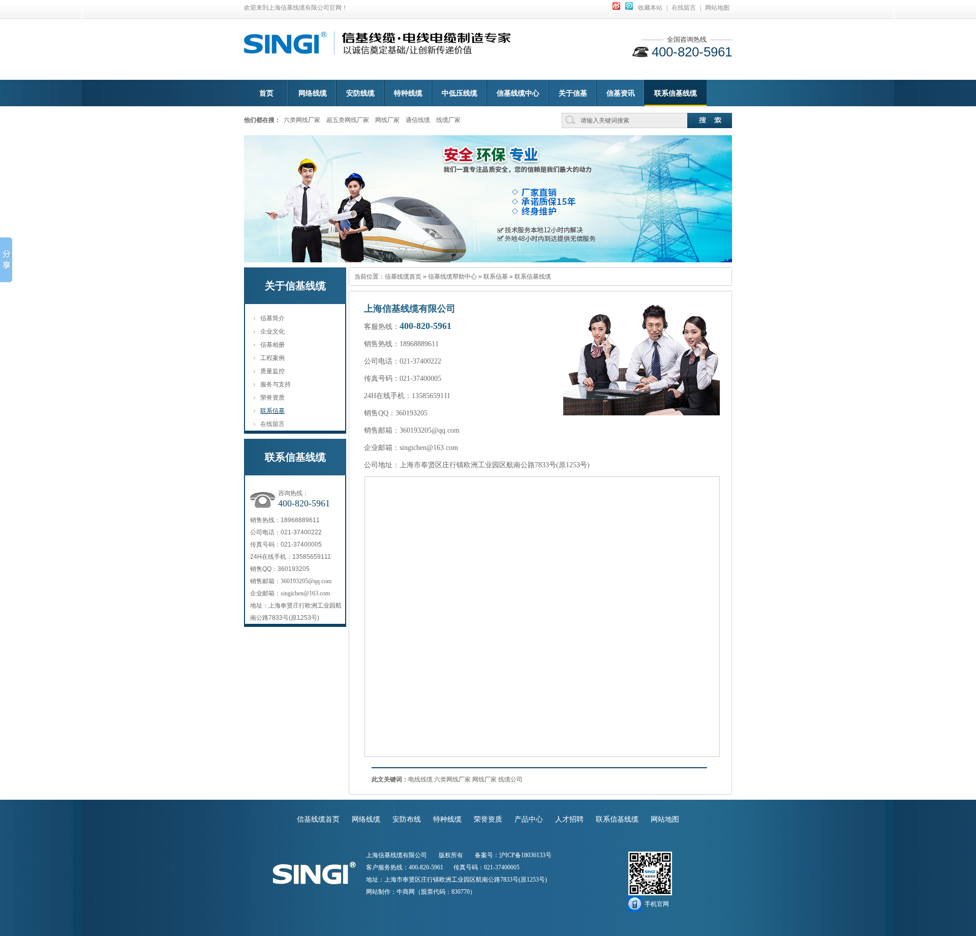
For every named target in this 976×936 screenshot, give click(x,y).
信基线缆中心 (518, 93)
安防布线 (406, 819)
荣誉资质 (272, 397)
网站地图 (717, 7)
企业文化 (272, 331)
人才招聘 (569, 819)
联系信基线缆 (675, 93)
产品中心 (528, 819)
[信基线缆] (285, 48)
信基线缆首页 (403, 276)
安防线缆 (360, 93)
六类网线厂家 (302, 120)
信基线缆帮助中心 (452, 276)
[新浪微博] (616, 7)
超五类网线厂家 (347, 120)
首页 (266, 93)
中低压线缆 (459, 93)
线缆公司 (510, 779)
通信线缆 (418, 120)
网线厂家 (387, 120)
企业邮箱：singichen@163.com (290, 593)
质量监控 (272, 371)
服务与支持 (275, 384)
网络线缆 (312, 93)
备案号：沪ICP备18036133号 (513, 855)
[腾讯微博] (629, 7)
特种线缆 (408, 93)
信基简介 (272, 318)
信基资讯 (620, 93)
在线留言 (684, 7)
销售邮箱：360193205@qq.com (290, 581)
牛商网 (405, 891)
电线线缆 (420, 779)
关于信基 (573, 93)
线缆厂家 (448, 120)
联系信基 (272, 410)
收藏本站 (650, 7)
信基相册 (272, 344)
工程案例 (272, 357)
